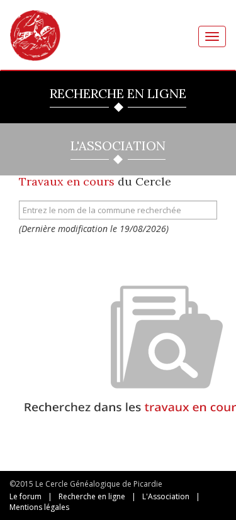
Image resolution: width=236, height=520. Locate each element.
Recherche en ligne (92, 496)
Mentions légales (39, 507)
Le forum (25, 496)
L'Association (165, 496)
